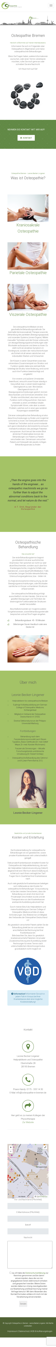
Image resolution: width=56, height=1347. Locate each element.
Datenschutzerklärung (35, 1273)
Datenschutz (24, 1331)
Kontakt (27, 138)
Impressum (12, 1331)
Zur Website (28, 1122)
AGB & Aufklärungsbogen (41, 1331)
